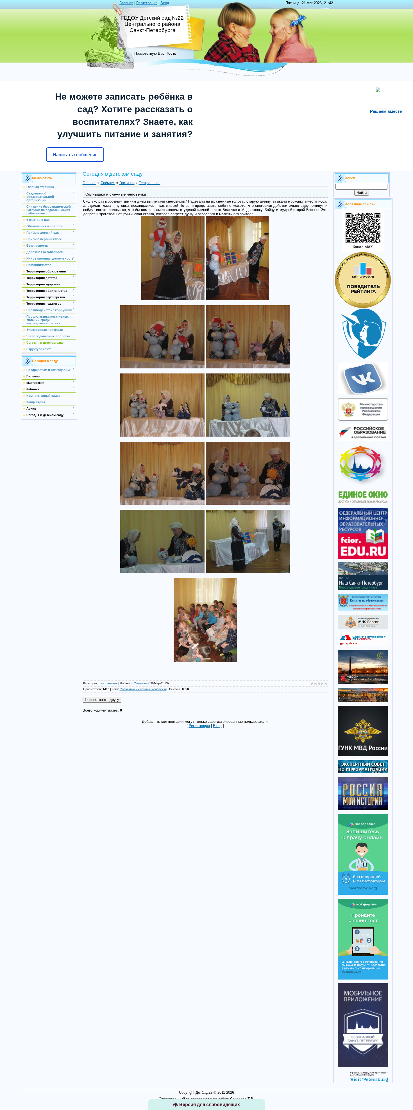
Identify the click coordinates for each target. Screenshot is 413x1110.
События (108, 183)
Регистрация (146, 3)
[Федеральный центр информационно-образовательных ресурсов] (363, 557)
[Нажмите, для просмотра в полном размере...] (173, 299)
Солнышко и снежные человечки (143, 689)
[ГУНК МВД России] (363, 755)
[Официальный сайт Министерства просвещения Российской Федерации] (363, 419)
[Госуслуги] (363, 645)
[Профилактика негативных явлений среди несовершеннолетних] (363, 609)
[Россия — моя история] (363, 809)
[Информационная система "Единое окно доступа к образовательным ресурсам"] (363, 503)
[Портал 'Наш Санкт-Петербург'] (363, 589)
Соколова (141, 683)
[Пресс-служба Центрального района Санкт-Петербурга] (363, 701)
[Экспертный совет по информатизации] (363, 772)
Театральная (149, 183)
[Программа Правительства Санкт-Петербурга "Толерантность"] (363, 485)
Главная (126, 3)
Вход (164, 3)
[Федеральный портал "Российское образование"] (363, 439)
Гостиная (127, 183)
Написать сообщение (75, 154)
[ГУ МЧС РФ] (363, 627)
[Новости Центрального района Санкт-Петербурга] (363, 682)
